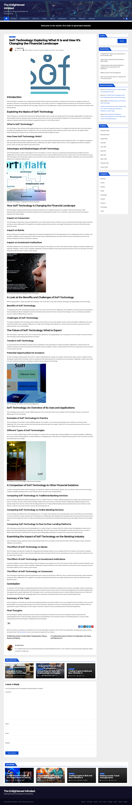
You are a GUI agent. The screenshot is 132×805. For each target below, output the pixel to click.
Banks (30, 50)
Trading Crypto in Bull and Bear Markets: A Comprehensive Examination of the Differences (112, 67)
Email (7, 733)
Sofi (57, 50)
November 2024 (104, 130)
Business (14, 18)
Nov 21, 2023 (42, 780)
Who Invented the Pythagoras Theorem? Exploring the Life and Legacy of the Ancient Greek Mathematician (113, 116)
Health (52, 18)
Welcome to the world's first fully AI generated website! (66, 26)
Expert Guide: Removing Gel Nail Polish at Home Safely (50, 777)
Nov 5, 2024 (11, 780)
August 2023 (103, 138)
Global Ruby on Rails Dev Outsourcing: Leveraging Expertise (48, 673)
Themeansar (30, 801)
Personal (82, 18)
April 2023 (103, 155)
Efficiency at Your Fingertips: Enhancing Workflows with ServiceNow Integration (19, 674)
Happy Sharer (20, 48)
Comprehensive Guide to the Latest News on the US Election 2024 (18, 777)
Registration (23, 632)
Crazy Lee (81, 675)
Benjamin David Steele (106, 106)
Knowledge (62, 18)
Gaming (102, 186)
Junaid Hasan (51, 675)
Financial (41, 50)
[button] (124, 18)
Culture (72, 18)
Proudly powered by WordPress (11, 801)
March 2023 (103, 159)
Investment (52, 50)
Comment (8, 692)
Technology (24, 18)
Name (7, 723)
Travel (44, 18)
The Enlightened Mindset (19, 791)
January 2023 (104, 167)
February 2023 (104, 163)
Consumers (35, 50)
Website (7, 743)
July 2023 (103, 142)
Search (102, 35)
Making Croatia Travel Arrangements (110, 72)
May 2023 (103, 151)
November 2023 (104, 134)
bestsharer (20, 780)
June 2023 (103, 146)
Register (92, 18)
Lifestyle (35, 18)
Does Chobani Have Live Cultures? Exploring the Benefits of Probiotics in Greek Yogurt (113, 109)
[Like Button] (9, 623)
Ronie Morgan (20, 675)
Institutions (46, 50)
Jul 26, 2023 (104, 780)
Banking (27, 50)
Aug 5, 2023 (73, 780)
